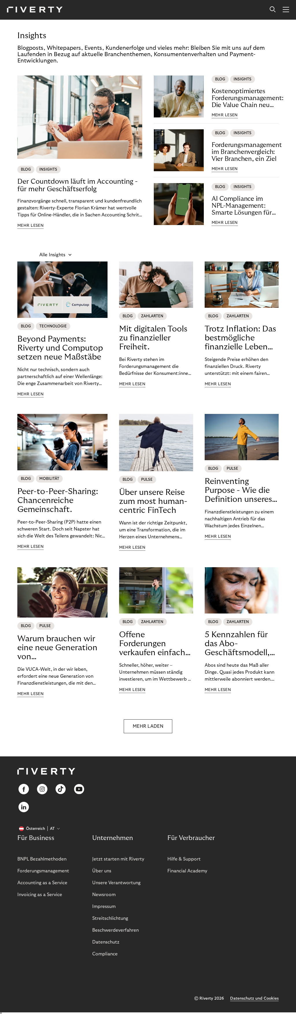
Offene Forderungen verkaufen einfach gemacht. (152, 644)
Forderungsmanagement (43, 871)
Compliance (105, 954)
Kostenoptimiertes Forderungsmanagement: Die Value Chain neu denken (248, 98)
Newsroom (104, 894)
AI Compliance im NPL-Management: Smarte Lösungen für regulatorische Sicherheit (242, 206)
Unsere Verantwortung (116, 882)
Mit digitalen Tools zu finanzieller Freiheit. (153, 338)
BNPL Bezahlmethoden (41, 859)
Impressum (104, 906)
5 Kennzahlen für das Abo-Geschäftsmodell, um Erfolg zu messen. (237, 644)
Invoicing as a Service (39, 894)
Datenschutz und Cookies (254, 998)
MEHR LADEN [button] (148, 726)
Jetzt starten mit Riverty (118, 859)
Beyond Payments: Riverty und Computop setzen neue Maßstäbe (60, 348)
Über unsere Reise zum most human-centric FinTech (153, 501)
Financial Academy (187, 871)
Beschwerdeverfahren (115, 930)
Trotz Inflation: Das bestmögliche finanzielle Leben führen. (240, 338)
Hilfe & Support (184, 859)
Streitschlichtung (110, 918)
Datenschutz (105, 942)
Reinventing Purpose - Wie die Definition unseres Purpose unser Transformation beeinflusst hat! (238, 490)
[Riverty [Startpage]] (35, 9)
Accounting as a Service (42, 882)
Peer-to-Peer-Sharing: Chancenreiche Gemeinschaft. (57, 500)
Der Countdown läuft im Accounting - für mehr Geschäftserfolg (77, 185)
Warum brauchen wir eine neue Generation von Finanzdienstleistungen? (62, 648)
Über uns (101, 871)
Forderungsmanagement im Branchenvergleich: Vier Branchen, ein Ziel (247, 152)
